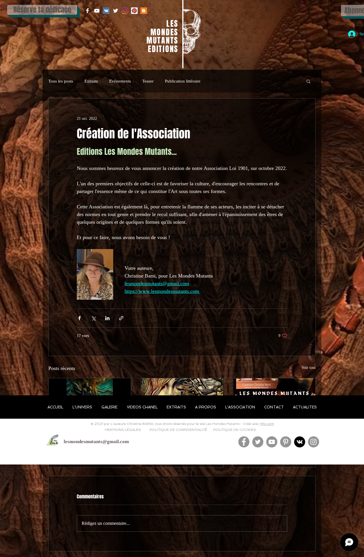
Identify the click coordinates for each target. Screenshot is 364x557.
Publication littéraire (182, 81)
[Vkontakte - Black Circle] (299, 441)
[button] (308, 81)
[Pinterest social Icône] (134, 10)
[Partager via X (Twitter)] (93, 318)
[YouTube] (271, 441)
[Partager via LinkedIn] (107, 318)
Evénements (120, 81)
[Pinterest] (285, 441)
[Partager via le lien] (121, 318)
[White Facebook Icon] (87, 10)
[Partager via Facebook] (79, 318)
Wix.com (267, 424)
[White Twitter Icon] (115, 10)
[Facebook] (243, 441)
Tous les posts (60, 81)
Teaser (148, 81)
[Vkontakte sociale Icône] (106, 10)
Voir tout (308, 367)
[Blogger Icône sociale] (143, 10)
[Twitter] (257, 441)
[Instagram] (125, 10)
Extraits (91, 81)
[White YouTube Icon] (97, 10)
